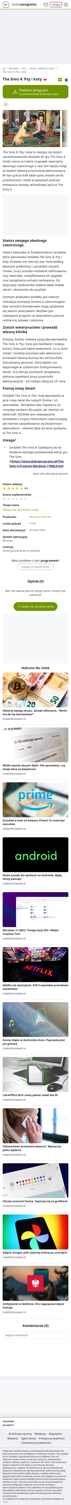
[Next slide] (63, 129)
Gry (24, 68)
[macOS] (66, 80)
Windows (14, 68)
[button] (66, 4)
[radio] (4, 488)
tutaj (5, 1501)
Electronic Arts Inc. (40, 517)
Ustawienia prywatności (36, 1443)
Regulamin (55, 1434)
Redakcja (40, 1434)
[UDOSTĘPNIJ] (6, 104)
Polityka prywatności (52, 1438)
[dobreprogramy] (27, 4)
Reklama (12, 1438)
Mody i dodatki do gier (42, 68)
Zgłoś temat (28, 1438)
